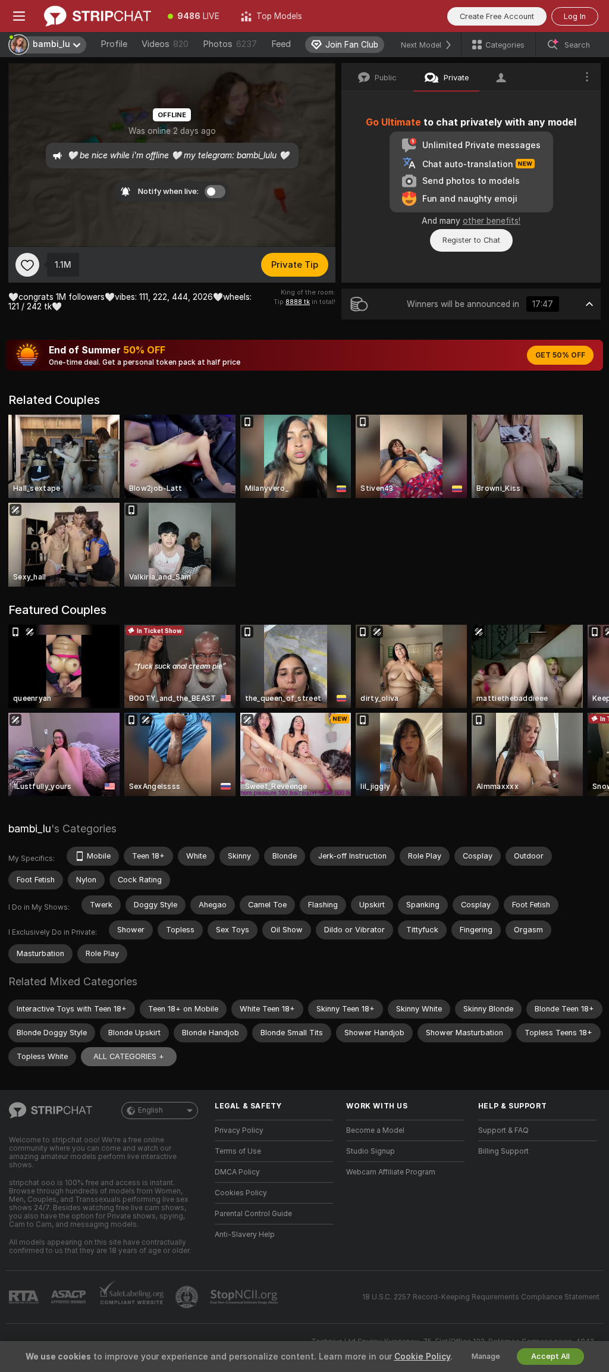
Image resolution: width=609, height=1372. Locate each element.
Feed (281, 44)
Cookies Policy (241, 1193)
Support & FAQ (503, 1130)
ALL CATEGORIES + (128, 1056)
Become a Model (375, 1130)
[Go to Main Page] (97, 16)
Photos (230, 44)
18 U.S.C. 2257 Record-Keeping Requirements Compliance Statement (480, 1297)
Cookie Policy (422, 1356)
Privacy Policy (239, 1130)
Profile (114, 44)
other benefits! (491, 220)
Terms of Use (238, 1151)
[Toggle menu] (19, 16)
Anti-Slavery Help (245, 1234)
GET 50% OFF (560, 355)
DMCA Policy (237, 1172)
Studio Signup (370, 1151)
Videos (165, 44)
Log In (575, 16)
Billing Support (503, 1151)
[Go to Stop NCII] (245, 1297)
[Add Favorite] (27, 265)
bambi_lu (29, 828)
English (150, 1110)
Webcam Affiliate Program (390, 1172)
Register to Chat (471, 240)
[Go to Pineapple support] (187, 1297)
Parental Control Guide (253, 1214)
